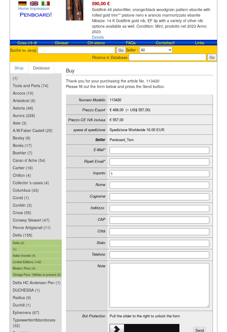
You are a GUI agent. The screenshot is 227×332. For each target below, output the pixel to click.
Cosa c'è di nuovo (27, 45)
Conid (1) (21, 197)
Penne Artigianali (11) (32, 227)
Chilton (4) (22, 175)
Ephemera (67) (26, 312)
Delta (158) (22, 235)
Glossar (61, 42)
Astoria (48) (23, 108)
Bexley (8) (21, 138)
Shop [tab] (19, 68)
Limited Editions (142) (27, 262)
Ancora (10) (23, 93)
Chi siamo (96, 42)
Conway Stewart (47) (31, 220)
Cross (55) (22, 212)
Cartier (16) (23, 167)
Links (199, 42)
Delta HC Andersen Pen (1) (37, 282)
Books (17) (22, 145)
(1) (15, 78)
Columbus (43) (26, 190)
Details (98, 37)
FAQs (131, 42)
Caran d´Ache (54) (29, 160)
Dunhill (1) (22, 305)
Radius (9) (22, 297)
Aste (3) (20, 123)
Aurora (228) (24, 115)
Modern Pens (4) (24, 268)
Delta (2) (18, 242)
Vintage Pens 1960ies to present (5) (37, 274)
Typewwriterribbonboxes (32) (34, 322)
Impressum (40, 8)
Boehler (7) (22, 152)
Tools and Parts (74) (30, 85)
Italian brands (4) (24, 255)
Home (23, 8)
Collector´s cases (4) (31, 182)
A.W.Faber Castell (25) (33, 130)
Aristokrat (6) (24, 100)
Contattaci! (165, 42)
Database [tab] (41, 68)
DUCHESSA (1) (26, 290)
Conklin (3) (22, 205)
